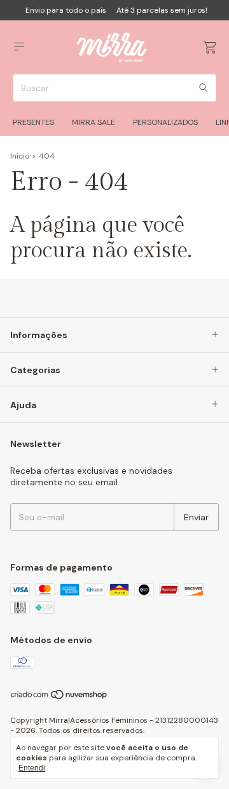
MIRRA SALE (93, 122)
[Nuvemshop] (59, 697)
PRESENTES (33, 122)
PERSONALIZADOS (165, 122)
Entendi (31, 768)
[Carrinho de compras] (210, 47)
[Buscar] (203, 88)
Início (19, 156)
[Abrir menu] (19, 46)
